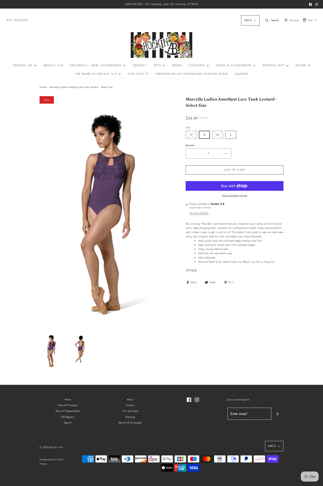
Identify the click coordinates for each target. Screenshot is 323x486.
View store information (199, 213)
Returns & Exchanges (130, 423)
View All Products (68, 405)
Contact (130, 405)
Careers (241, 74)
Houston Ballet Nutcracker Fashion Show (192, 74)
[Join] (277, 414)
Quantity (190, 145)
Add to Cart (234, 170)
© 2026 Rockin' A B (51, 447)
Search (67, 423)
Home (43, 87)
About (130, 400)
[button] (52, 350)
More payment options (234, 195)
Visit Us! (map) (130, 411)
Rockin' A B (53, 65)
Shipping (130, 417)
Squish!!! (140, 65)
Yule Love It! (138, 74)
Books (177, 65)
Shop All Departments (67, 411)
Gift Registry (18, 20)
